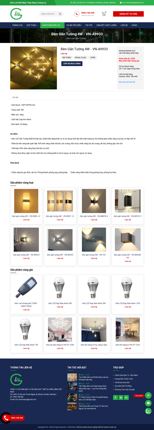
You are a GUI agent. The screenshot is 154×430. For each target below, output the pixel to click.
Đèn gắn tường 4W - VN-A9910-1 (128, 216)
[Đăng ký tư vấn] (148, 403)
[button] (55, 49)
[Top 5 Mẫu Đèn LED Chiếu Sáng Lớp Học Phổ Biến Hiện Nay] (72, 377)
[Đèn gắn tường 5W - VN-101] (94, 240)
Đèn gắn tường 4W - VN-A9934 (26, 255)
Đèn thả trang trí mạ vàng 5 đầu (94, 345)
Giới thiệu (32, 25)
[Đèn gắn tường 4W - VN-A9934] (26, 240)
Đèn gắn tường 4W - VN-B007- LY (60, 216)
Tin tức (88, 25)
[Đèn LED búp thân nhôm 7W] (26, 330)
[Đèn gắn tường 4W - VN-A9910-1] (128, 201)
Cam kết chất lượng (106, 25)
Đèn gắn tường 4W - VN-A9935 (60, 255)
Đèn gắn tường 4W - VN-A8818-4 (94, 216)
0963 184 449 (87, 14)
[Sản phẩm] (148, 395)
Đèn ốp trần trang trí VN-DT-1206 (60, 345)
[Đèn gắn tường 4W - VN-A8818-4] (94, 201)
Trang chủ (17, 25)
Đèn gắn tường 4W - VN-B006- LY (26, 216)
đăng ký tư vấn (128, 14)
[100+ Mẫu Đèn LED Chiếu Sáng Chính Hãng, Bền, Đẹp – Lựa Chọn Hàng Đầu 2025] (72, 386)
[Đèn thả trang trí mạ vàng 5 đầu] (93, 330)
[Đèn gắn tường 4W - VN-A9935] (60, 240)
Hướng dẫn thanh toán (124, 379)
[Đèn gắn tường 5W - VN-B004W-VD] (128, 239)
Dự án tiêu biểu (74, 25)
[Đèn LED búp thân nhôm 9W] (60, 288)
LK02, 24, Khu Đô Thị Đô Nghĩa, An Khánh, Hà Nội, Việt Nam (94, 3)
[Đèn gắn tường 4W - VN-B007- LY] (60, 201)
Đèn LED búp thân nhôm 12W (128, 303)
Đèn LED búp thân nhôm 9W (60, 303)
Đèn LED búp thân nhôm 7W (26, 345)
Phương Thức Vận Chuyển (125, 390)
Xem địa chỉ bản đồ (127, 82)
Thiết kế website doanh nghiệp (86, 427)
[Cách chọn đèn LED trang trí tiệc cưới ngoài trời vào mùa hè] (72, 406)
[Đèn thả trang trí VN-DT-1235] (128, 330)
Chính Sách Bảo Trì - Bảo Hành (126, 375)
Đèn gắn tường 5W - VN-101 (94, 255)
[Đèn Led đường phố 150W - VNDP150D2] (26, 288)
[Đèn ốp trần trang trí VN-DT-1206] (60, 330)
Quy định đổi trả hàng (123, 386)
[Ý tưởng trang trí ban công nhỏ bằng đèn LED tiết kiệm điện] (72, 397)
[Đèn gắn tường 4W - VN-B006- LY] (26, 201)
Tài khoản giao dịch (122, 382)
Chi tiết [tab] (15, 97)
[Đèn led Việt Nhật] (16, 14)
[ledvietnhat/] (115, 397)
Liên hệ (124, 25)
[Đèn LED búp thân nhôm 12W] (127, 288)
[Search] (60, 13)
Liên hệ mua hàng (72, 63)
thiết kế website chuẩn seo (107, 427)
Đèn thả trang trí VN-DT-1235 (128, 345)
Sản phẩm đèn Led (51, 25)
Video (134, 25)
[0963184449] (148, 411)
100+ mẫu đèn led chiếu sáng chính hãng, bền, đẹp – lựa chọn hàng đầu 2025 (93, 388)
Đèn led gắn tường (76, 38)
